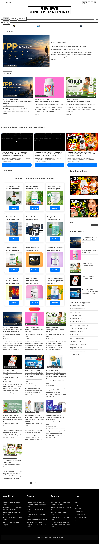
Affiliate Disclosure (80, 514)
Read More (53, 59)
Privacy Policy (79, 511)
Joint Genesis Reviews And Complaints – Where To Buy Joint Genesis (34, 419)
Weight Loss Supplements (42, 99)
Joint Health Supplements (77, 335)
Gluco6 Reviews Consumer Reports (37, 519)
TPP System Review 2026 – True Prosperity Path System (64, 26)
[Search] (95, 19)
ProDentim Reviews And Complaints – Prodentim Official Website (12, 419)
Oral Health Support (75, 341)
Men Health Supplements (77, 338)
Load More (34, 309)
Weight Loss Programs (10, 458)
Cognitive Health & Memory (54, 415)
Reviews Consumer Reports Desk (62, 49)
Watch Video (17, 164)
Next (38, 483)
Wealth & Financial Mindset (59, 42)
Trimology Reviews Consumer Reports (78, 101)
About (13, 19)
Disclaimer (78, 508)
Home (6, 19)
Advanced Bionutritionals (32, 370)
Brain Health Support (76, 318)
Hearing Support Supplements (78, 328)
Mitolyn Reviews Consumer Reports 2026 (47, 101)
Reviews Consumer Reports (54, 537)
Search (72, 222)
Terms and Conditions (81, 517)
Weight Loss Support (72, 99)
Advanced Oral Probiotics (10, 415)
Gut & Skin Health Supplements (79, 325)
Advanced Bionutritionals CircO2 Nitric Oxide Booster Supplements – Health (26, 26)
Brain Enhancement (52, 370)
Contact (22, 19)
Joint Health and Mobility (32, 415)
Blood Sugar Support (76, 312)
